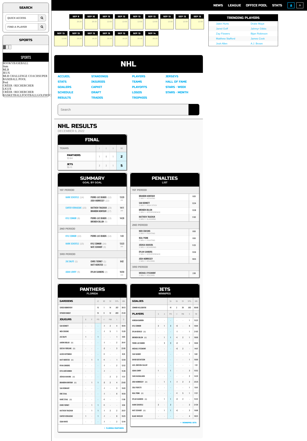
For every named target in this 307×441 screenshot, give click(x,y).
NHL (128, 64)
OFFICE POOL (256, 5)
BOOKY (8, 63)
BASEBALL (20, 63)
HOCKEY (51, 95)
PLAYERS (138, 313)
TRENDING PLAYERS (243, 18)
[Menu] (4, 47)
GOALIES (137, 301)
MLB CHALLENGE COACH (20, 75)
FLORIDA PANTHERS (114, 428)
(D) (72, 343)
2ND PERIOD (140, 225)
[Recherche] (7, 47)
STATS (277, 5)
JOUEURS (65, 319)
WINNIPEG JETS (188, 423)
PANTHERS (73, 155)
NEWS (218, 5)
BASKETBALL (12, 95)
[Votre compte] (10, 47)
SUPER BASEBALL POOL (25, 77)
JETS (70, 164)
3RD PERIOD (140, 266)
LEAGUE (234, 5)
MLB (6, 69)
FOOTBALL (29, 95)
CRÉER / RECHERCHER (18, 85)
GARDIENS (66, 301)
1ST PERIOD (139, 190)
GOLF (41, 95)
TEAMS (64, 148)
